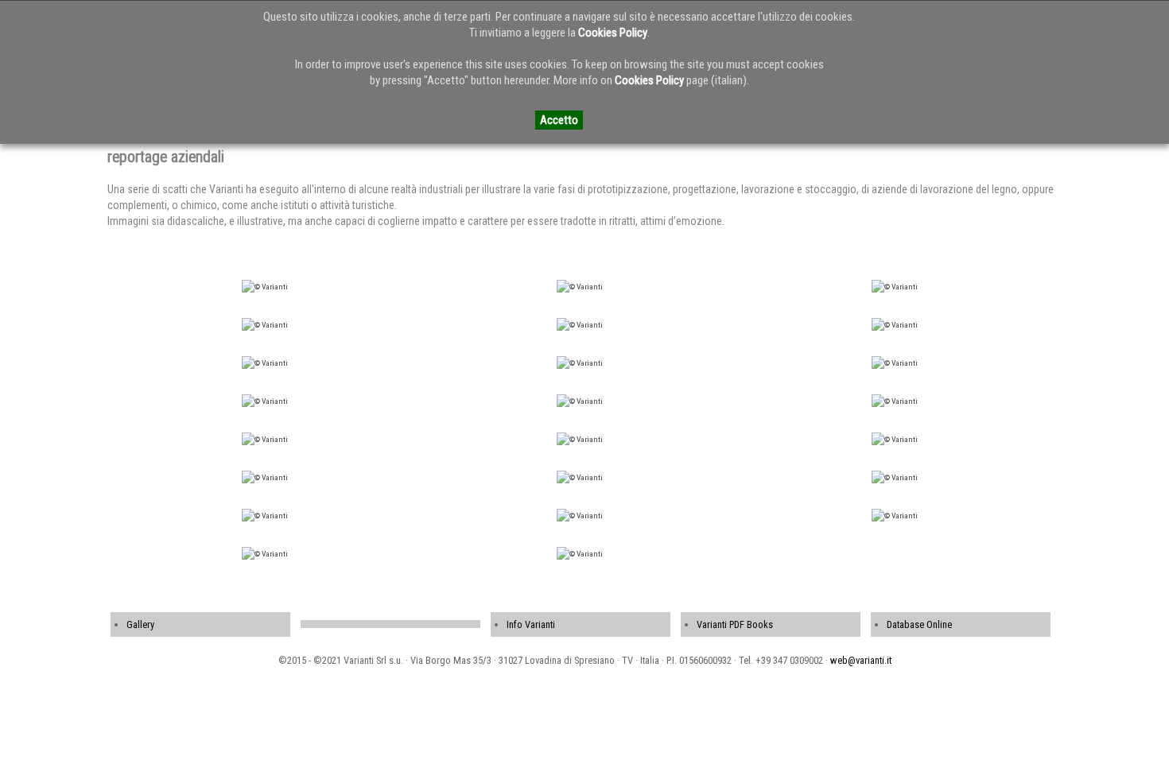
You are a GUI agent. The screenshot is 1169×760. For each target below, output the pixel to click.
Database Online (919, 624)
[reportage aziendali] (265, 286)
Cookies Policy (612, 32)
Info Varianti (531, 624)
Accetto (559, 120)
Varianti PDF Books (735, 624)
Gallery (140, 624)
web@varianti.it (860, 660)
